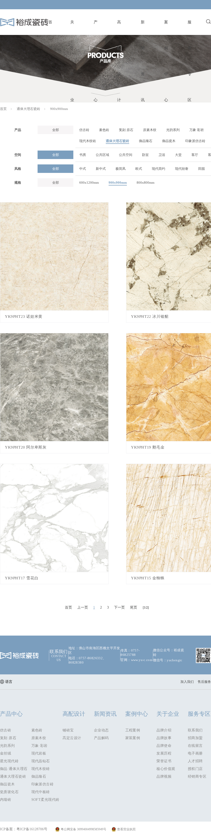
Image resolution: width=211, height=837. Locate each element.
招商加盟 (195, 738)
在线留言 (195, 746)
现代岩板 (38, 753)
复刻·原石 (8, 738)
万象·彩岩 (39, 746)
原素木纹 (38, 738)
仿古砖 (5, 730)
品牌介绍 (163, 730)
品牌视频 (163, 776)
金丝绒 (5, 753)
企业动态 (101, 730)
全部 (55, 130)
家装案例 (132, 738)
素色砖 (36, 730)
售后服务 (204, 682)
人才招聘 (195, 761)
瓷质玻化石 (9, 792)
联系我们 (195, 730)
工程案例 (132, 730)
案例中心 (136, 714)
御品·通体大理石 (13, 769)
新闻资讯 (105, 714)
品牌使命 (163, 746)
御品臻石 (38, 776)
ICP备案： (8, 829)
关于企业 (167, 714)
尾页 (133, 607)
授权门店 (195, 769)
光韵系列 (7, 746)
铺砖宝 (68, 730)
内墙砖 (5, 800)
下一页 (119, 607)
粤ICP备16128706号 (31, 829)
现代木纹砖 (40, 769)
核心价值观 (165, 769)
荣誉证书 (163, 761)
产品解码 (101, 738)
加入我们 (187, 682)
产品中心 (11, 714)
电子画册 (195, 753)
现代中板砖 (40, 792)
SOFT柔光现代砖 (45, 800)
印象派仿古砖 (42, 784)
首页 (3, 109)
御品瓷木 (7, 784)
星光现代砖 (9, 761)
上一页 (82, 607)
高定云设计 (72, 738)
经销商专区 (197, 776)
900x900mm (59, 109)
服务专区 (199, 714)
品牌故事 (163, 738)
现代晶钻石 (40, 761)
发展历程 (163, 753)
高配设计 (74, 714)
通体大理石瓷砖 (28, 109)
